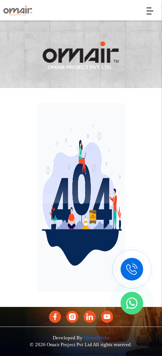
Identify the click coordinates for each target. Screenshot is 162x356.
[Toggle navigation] (150, 11)
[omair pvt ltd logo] (17, 10)
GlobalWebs (96, 338)
